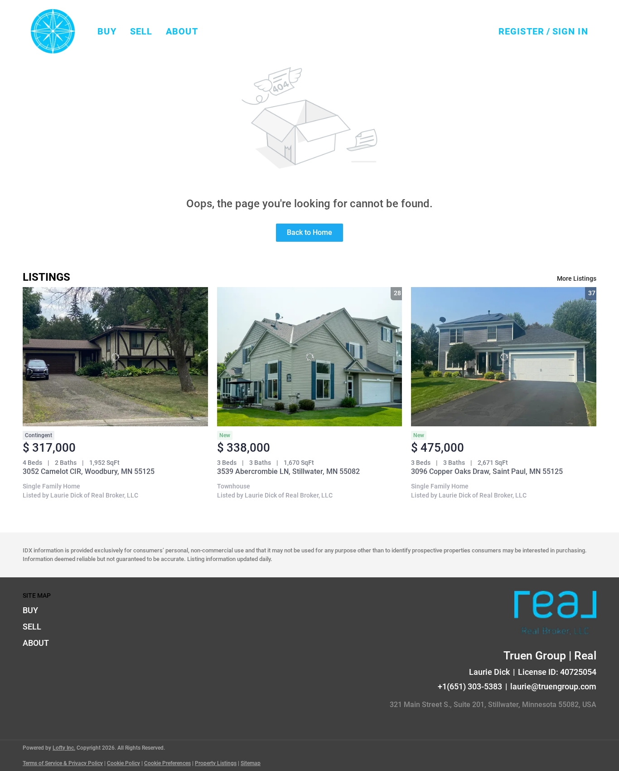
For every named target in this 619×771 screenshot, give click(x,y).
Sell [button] (141, 31)
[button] (53, 31)
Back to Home (309, 232)
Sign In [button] (570, 31)
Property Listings (216, 763)
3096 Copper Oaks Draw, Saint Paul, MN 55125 (487, 471)
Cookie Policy (123, 763)
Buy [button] (106, 31)
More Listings (576, 278)
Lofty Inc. (64, 748)
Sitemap (251, 763)
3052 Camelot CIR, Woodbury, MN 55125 (89, 471)
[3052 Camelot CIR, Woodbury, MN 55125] (115, 356)
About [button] (182, 31)
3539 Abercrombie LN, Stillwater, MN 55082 (288, 471)
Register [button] (521, 31)
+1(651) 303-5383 (470, 686)
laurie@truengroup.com (553, 686)
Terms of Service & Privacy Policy (63, 763)
